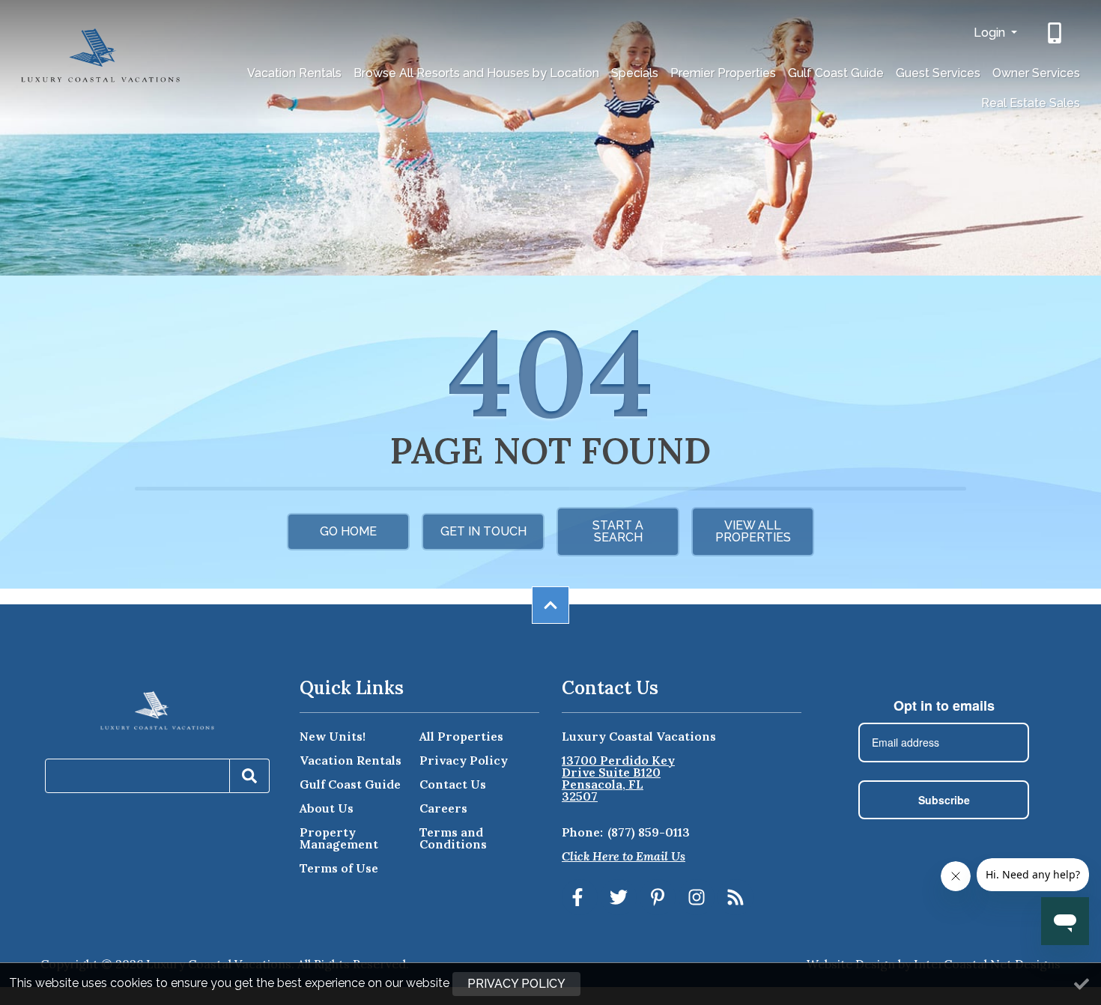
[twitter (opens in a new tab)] (619, 897)
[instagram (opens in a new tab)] (697, 897)
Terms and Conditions (453, 838)
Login (991, 32)
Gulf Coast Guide (836, 73)
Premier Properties (723, 73)
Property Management (339, 838)
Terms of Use (339, 868)
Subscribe (944, 799)
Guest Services (938, 73)
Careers (443, 808)
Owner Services (1036, 73)
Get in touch (483, 531)
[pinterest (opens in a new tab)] (658, 897)
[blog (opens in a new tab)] (735, 897)
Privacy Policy (463, 760)
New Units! (333, 736)
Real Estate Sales (1030, 103)
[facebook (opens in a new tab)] (580, 897)
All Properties (461, 736)
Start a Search (617, 531)
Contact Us (452, 784)
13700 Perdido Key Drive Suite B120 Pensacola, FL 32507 (618, 778)
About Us (327, 808)
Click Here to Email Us (623, 855)
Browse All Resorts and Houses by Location (476, 73)
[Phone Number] (1056, 33)
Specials (634, 73)
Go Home (348, 531)
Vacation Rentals (294, 73)
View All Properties (753, 531)
